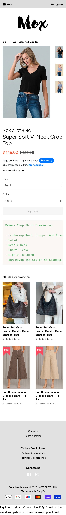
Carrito (59, 4)
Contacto (33, 431)
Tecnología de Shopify (33, 491)
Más (9, 4)
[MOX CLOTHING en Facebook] (29, 475)
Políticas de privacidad (33, 453)
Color (6, 194)
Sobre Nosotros (33, 435)
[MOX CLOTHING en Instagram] (37, 475)
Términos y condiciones (33, 457)
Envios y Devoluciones (33, 448)
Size (5, 179)
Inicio (5, 41)
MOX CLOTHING (47, 487)
